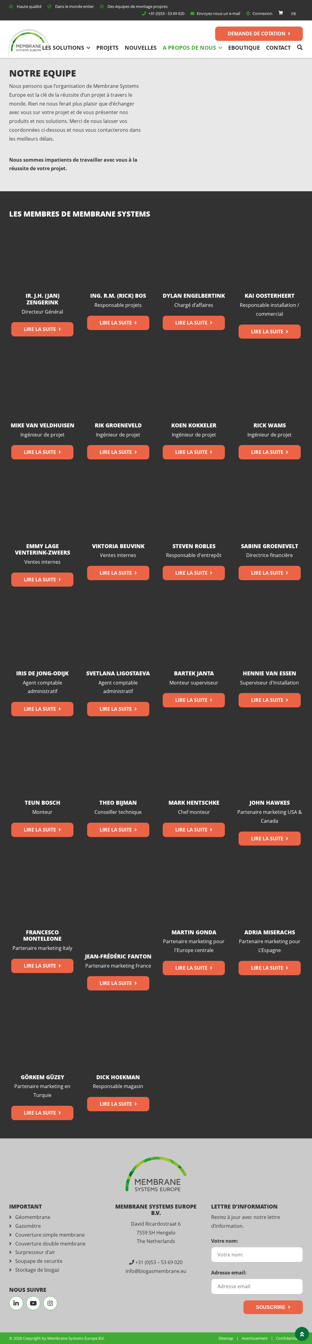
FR (293, 13)
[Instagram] (50, 1303)
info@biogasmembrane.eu (156, 1271)
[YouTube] (33, 1303)
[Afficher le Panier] (280, 13)
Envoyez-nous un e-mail (218, 13)
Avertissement (255, 1338)
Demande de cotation (256, 33)
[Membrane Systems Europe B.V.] (29, 44)
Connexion (262, 13)
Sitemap (225, 1338)
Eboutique (244, 47)
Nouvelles (141, 47)
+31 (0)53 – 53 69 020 (159, 1262)
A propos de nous (189, 47)
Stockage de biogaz (37, 1270)
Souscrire (270, 1307)
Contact (278, 47)
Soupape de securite (38, 1261)
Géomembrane (32, 1217)
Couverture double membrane (50, 1243)
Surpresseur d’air (35, 1252)
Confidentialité (289, 1338)
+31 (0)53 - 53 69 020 (165, 13)
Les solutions (63, 47)
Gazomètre (28, 1226)
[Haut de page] (302, 1334)
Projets (107, 47)
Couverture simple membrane (50, 1234)
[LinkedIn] (16, 1303)
